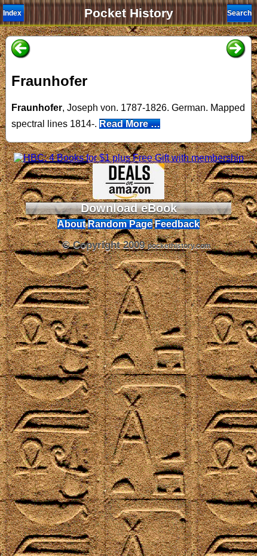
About (71, 224)
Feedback (177, 224)
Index (12, 13)
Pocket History (128, 13)
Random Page (120, 224)
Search (239, 13)
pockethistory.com (179, 246)
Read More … (129, 124)
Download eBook (129, 208)
